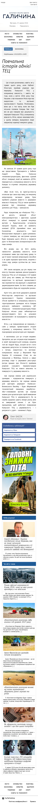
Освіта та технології (19, 43)
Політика (29, 34)
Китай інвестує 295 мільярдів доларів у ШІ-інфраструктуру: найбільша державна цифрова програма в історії (18, 760)
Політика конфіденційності (18, 801)
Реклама (12, 26)
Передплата (24, 26)
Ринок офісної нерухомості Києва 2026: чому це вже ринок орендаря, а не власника (18, 587)
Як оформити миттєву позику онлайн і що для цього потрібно (18, 725)
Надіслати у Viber (10, 430)
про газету (33, 2)
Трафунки (11, 40)
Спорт (28, 40)
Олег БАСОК (16, 416)
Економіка (8, 37)
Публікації (8, 49)
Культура (19, 37)
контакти (34, 4)
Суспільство (17, 34)
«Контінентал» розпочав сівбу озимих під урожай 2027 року (18, 621)
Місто (7, 34)
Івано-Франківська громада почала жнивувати (16, 653)
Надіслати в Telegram (12, 435)
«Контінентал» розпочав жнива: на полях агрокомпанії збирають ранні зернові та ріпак (19, 690)
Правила (33, 801)
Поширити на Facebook (12, 439)
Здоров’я (30, 37)
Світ (20, 40)
